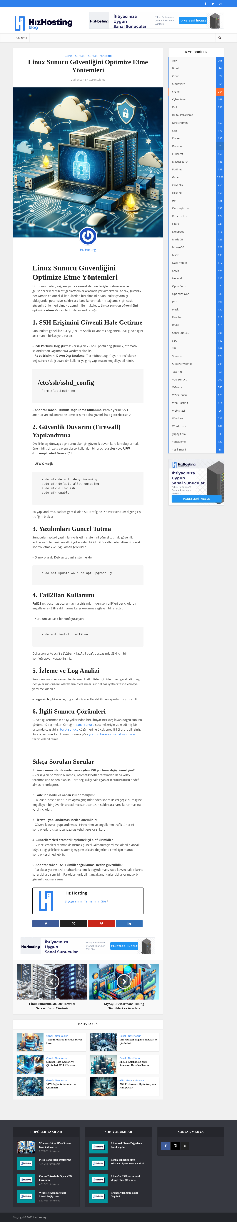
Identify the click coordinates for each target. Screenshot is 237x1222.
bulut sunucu (69, 729)
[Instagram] (175, 1146)
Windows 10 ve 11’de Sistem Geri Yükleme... (55, 1145)
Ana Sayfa (21, 37)
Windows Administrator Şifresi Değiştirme (52, 1194)
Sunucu (80, 56)
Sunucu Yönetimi (100, 56)
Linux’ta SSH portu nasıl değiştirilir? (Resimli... (125, 1178)
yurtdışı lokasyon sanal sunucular (112, 734)
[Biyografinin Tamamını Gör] (107, 901)
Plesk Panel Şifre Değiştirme (55, 1159)
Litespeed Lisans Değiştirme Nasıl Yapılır (126, 1145)
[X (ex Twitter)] (185, 1146)
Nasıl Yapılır (61, 1036)
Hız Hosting (88, 250)
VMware (139, 1080)
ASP (121, 1080)
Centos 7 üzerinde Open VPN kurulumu (55, 1178)
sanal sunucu (85, 725)
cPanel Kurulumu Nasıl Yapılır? (124, 1194)
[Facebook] (165, 1146)
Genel (68, 56)
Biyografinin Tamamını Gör (85, 901)
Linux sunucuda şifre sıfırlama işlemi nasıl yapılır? (127, 1161)
